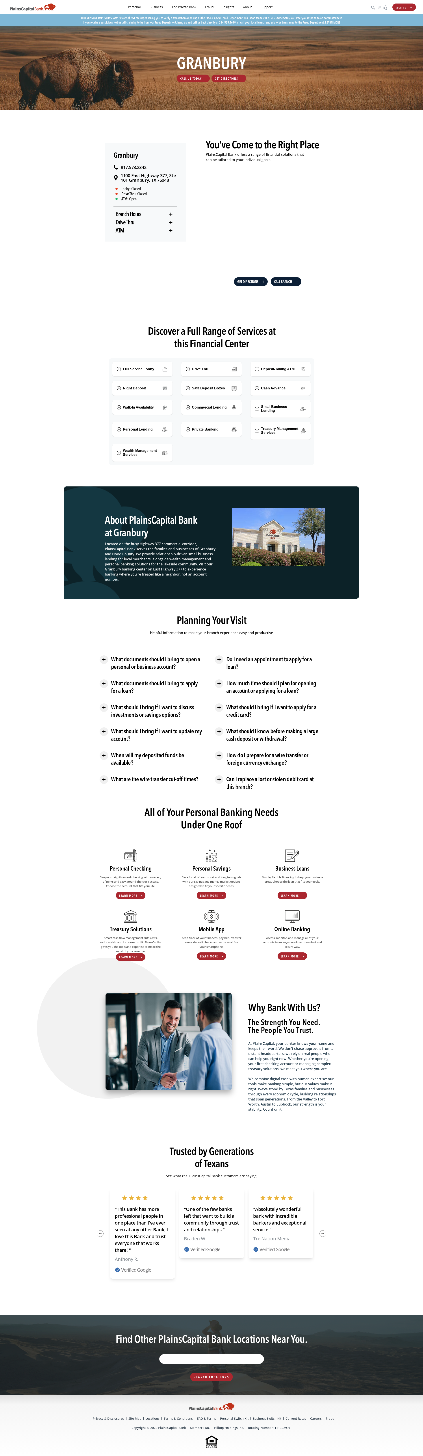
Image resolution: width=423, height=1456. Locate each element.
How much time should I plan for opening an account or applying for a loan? (266, 686)
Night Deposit (134, 388)
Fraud (209, 7)
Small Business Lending (274, 409)
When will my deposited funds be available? (143, 758)
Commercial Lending (209, 407)
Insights (228, 7)
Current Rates (296, 1418)
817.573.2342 (133, 167)
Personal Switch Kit (234, 1418)
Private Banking (205, 429)
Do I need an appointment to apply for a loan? (264, 662)
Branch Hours (128, 214)
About (247, 7)
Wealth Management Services (140, 453)
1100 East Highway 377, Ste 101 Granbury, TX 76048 (148, 177)
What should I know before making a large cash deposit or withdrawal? (267, 734)
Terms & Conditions (178, 1418)
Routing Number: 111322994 (269, 1428)
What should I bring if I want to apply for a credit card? (266, 710)
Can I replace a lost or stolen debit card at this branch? (265, 782)
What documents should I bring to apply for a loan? (150, 686)
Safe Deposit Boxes (208, 388)
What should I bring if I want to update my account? (152, 734)
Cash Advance (273, 388)
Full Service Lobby (138, 369)
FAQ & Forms (206, 1418)
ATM (120, 230)
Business (156, 7)
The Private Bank (184, 7)
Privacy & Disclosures (108, 1418)
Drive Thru (125, 222)
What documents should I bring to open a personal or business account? (151, 662)
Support (267, 7)
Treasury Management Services (279, 431)
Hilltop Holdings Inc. (229, 1428)
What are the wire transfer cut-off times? (150, 779)
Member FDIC (200, 1428)
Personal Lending (138, 429)
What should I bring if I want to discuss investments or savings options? (148, 710)
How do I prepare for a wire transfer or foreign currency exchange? (262, 758)
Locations (153, 1418)
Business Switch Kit (267, 1418)
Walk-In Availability (138, 407)
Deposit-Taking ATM (278, 369)
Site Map (134, 1418)
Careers (316, 1418)
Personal (134, 7)
